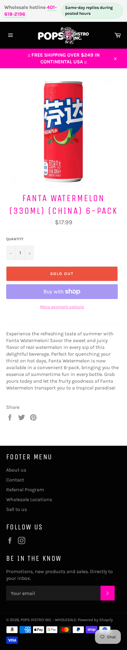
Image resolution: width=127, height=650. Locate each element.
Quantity (14, 239)
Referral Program (25, 489)
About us (16, 470)
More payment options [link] (62, 306)
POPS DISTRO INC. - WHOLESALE (48, 619)
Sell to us (16, 509)
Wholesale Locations (29, 499)
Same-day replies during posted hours (89, 10)
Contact (15, 480)
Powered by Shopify (95, 619)
